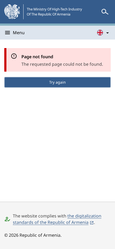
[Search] (105, 11)
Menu (19, 33)
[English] (103, 33)
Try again (57, 82)
